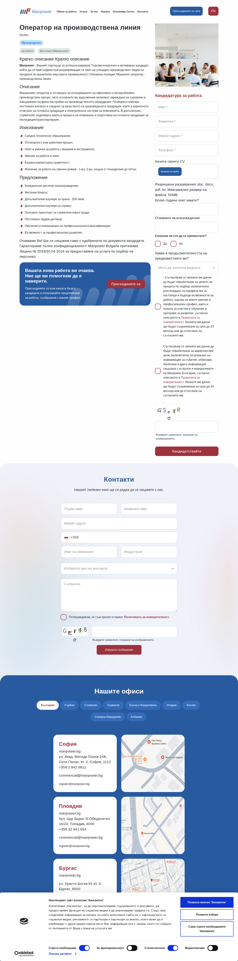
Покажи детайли (60, 953)
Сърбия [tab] (69, 705)
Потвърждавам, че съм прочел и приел (119, 617)
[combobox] (67, 537)
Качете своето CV (170, 161)
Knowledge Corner (123, 11)
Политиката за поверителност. (147, 617)
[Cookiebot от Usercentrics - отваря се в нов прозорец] (24, 954)
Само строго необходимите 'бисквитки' (207, 929)
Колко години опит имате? (177, 200)
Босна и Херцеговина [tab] (143, 705)
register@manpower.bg (74, 784)
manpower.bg (70, 751)
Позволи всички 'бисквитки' (207, 902)
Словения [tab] (90, 705)
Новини (105, 11)
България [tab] (47, 705)
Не (181, 243)
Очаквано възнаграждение (177, 218)
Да (165, 243)
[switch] (132, 948)
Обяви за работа (67, 11)
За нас (94, 11)
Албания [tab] (136, 716)
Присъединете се (126, 284)
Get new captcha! (169, 418)
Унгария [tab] (172, 705)
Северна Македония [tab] (108, 716)
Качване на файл (170, 171)
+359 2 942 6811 (72, 767)
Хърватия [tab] (113, 705)
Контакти (142, 11)
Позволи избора (207, 914)
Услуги (83, 11)
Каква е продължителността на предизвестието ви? (181, 255)
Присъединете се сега (186, 10)
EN (213, 11)
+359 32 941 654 (72, 829)
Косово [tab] (191, 705)
